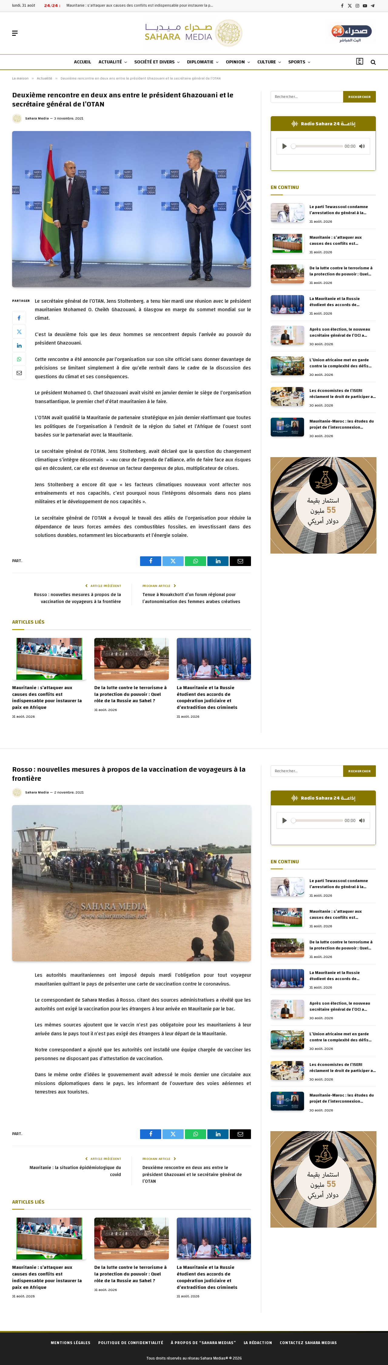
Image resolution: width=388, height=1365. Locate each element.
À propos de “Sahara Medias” (203, 1342)
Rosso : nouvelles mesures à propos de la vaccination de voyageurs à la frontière (77, 598)
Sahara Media (37, 118)
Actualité (110, 61)
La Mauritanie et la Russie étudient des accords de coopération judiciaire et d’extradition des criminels (207, 698)
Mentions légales (71, 1342)
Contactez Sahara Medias (308, 1342)
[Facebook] (19, 318)
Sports (296, 61)
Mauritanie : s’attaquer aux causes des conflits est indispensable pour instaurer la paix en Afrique (142, 5)
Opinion (235, 61)
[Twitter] (19, 332)
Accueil (82, 61)
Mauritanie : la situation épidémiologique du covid (75, 1171)
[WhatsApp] (19, 359)
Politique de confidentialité (130, 1342)
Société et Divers (154, 61)
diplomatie (200, 61)
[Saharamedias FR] (194, 33)
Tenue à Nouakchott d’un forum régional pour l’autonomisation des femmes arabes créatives (191, 598)
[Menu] (15, 33)
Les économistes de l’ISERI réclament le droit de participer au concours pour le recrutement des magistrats (342, 394)
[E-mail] (19, 372)
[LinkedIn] (19, 345)
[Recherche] (373, 62)
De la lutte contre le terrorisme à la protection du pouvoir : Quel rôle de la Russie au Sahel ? (130, 694)
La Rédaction (258, 1342)
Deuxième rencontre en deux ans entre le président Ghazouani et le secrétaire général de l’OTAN (192, 1174)
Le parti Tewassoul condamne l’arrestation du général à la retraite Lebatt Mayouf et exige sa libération (342, 210)
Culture (266, 61)
